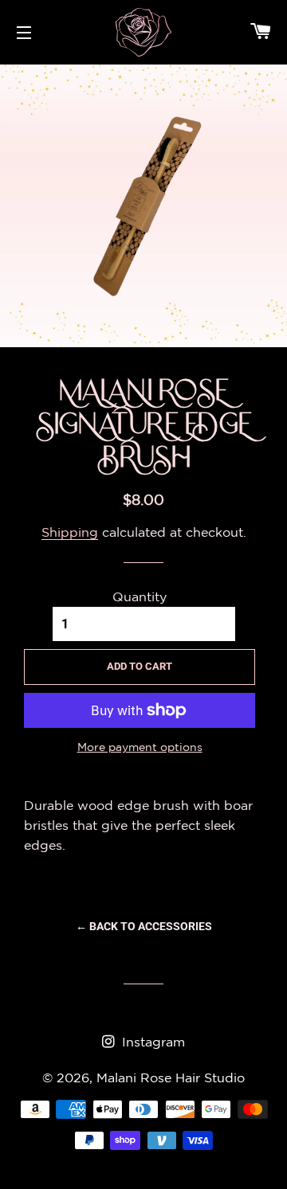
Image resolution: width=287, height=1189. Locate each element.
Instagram (151, 1042)
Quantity (139, 596)
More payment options (139, 747)
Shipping (69, 532)
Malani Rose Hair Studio (170, 1077)
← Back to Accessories (144, 926)
